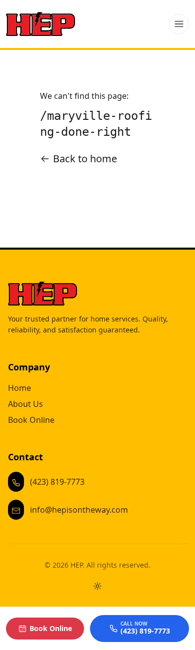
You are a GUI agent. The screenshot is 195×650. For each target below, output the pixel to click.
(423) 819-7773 (57, 481)
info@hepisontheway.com (79, 509)
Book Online (31, 419)
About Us (25, 403)
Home (19, 387)
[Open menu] (179, 24)
